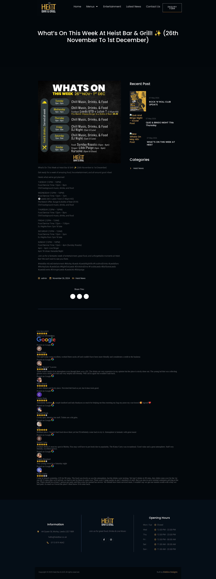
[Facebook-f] (104, 539)
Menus (90, 6)
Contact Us (153, 6)
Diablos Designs (170, 572)
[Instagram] (111, 539)
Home (77, 6)
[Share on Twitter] (79, 296)
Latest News (133, 6)
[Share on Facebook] (72, 296)
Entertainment (112, 6)
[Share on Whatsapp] (86, 296)
